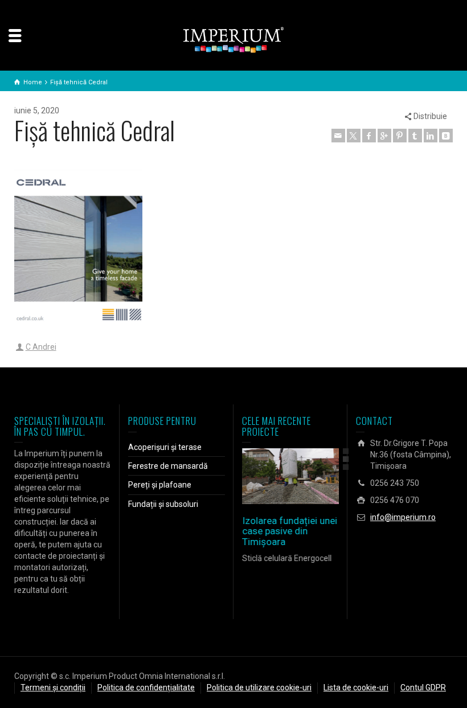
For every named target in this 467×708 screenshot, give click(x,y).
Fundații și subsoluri (163, 504)
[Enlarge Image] (274, 476)
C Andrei (41, 346)
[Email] (338, 135)
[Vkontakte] (446, 135)
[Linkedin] (430, 135)
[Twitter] (354, 135)
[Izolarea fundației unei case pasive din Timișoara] (307, 476)
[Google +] (384, 135)
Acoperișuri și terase (165, 447)
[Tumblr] (415, 135)
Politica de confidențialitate (146, 687)
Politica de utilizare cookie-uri (259, 687)
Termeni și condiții (53, 687)
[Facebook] (369, 135)
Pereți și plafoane (159, 484)
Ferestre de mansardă (168, 465)
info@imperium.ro (403, 517)
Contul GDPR (423, 687)
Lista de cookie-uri (355, 687)
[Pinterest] (400, 135)
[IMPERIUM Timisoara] (233, 39)
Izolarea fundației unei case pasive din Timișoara (289, 531)
